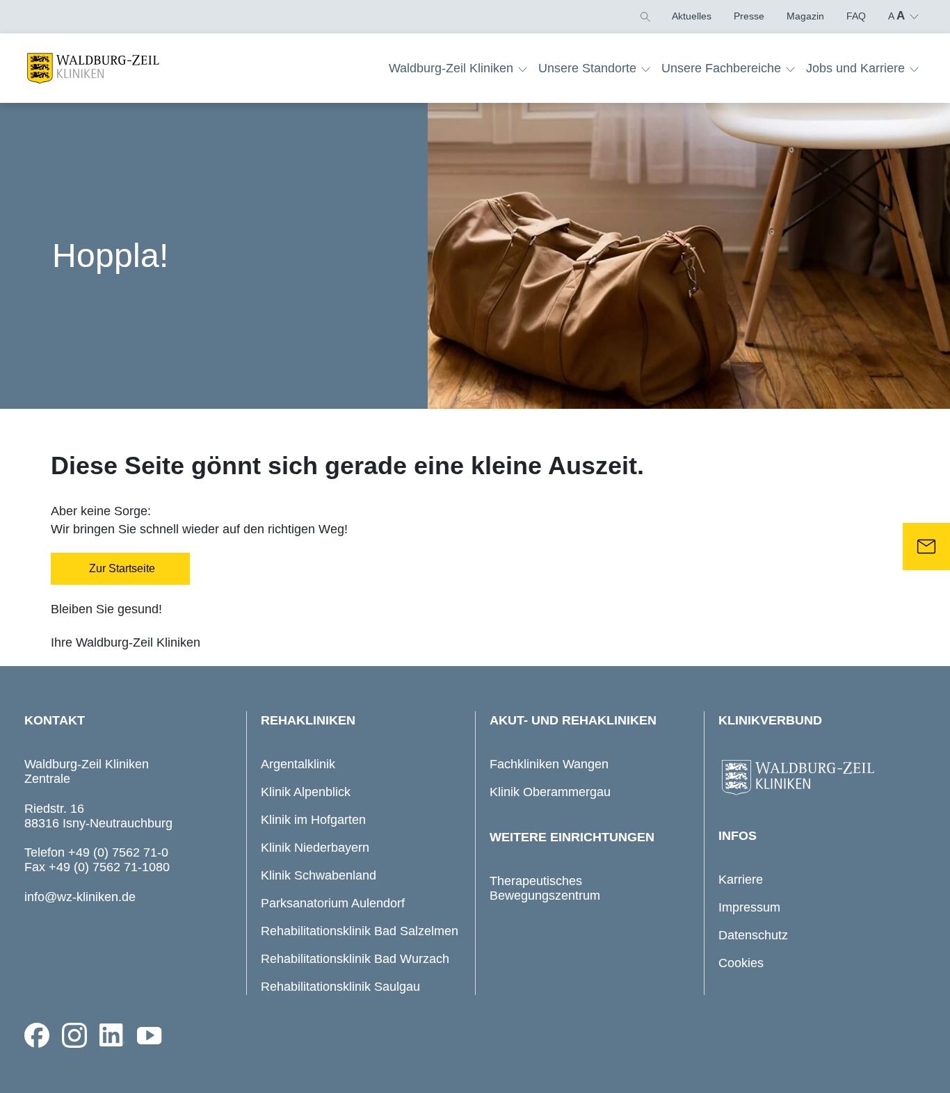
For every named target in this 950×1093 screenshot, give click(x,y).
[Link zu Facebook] (36, 1035)
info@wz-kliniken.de (80, 897)
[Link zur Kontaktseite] (926, 546)
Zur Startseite (120, 568)
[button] (644, 16)
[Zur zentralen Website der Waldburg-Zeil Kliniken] (818, 778)
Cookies (741, 963)
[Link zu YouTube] (149, 1035)
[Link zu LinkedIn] (111, 1035)
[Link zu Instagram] (74, 1035)
